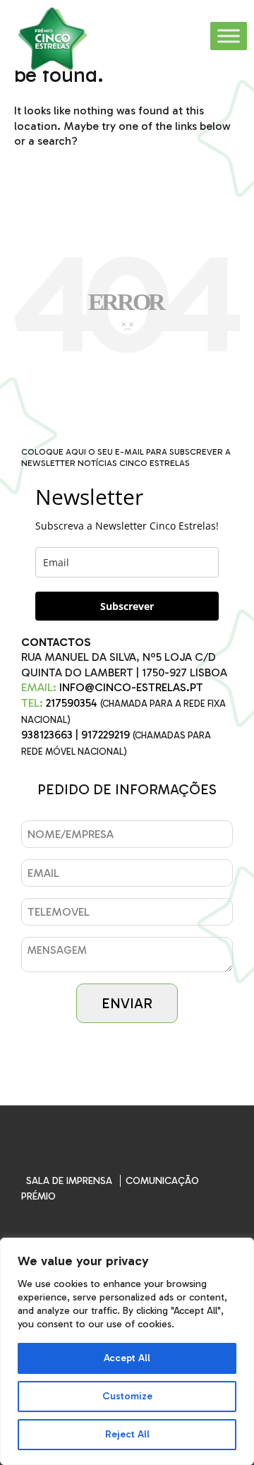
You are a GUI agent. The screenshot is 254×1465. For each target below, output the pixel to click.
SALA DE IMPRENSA (69, 1181)
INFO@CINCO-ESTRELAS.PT (131, 687)
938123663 (47, 734)
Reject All (127, 1434)
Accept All (127, 1358)
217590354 (71, 703)
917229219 (105, 734)
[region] (127, 1351)
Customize (127, 1396)
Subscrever (127, 606)
